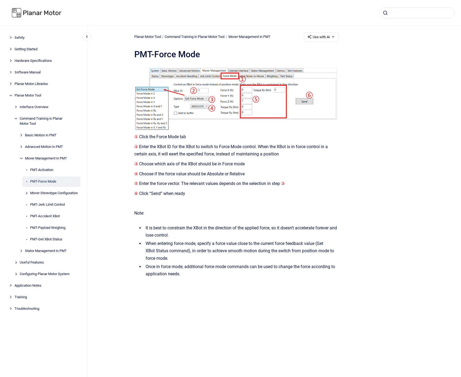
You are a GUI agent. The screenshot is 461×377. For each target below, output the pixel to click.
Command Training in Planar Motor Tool (41, 121)
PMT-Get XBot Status (46, 239)
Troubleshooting (27, 309)
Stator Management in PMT (46, 251)
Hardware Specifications (33, 61)
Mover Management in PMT (46, 158)
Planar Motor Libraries (31, 84)
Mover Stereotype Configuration (54, 193)
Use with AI (321, 37)
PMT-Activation (41, 170)
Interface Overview (34, 107)
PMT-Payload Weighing (47, 228)
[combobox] (416, 13)
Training (21, 297)
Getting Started (26, 49)
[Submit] (385, 13)
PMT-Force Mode (43, 181)
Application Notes (28, 285)
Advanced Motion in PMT (44, 147)
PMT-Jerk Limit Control (47, 204)
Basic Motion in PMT (41, 135)
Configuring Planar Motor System (44, 274)
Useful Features (32, 262)
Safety (19, 37)
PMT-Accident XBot (45, 216)
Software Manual (28, 72)
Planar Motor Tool (28, 95)
